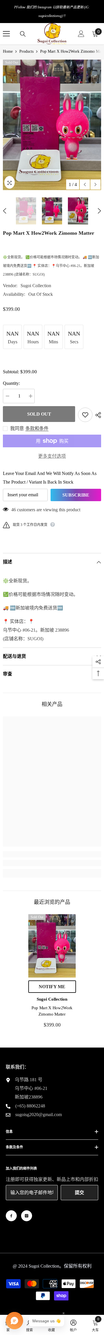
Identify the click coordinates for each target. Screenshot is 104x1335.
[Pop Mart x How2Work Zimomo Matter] (52, 946)
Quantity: (11, 383)
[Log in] (81, 34)
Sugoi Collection (36, 285)
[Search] (22, 34)
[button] (85, 184)
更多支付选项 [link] (52, 456)
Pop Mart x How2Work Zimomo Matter (52, 1010)
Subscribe (75, 495)
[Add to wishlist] (85, 415)
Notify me (52, 986)
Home (8, 51)
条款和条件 (37, 428)
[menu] (6, 33)
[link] (52, 863)
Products (26, 51)
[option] (52, 125)
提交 (79, 1192)
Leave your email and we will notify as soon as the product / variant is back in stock (49, 477)
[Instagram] (26, 1215)
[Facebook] (11, 1215)
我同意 (17, 428)
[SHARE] (96, 415)
